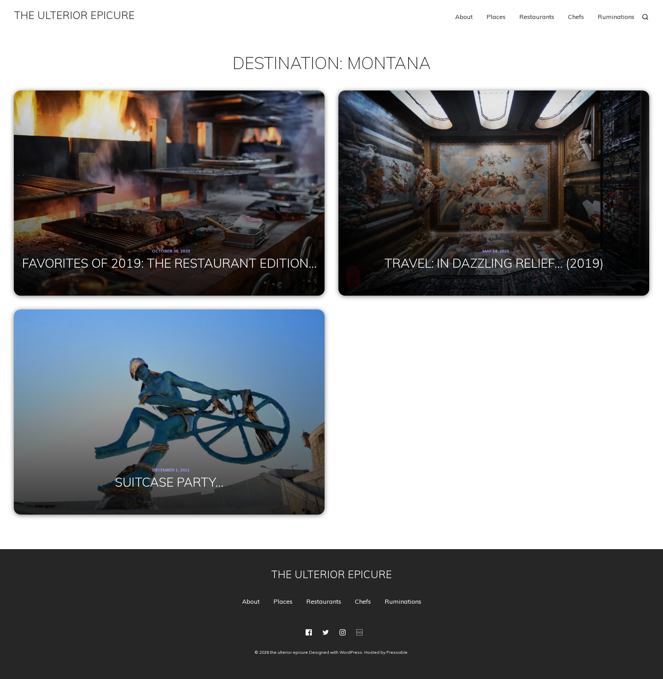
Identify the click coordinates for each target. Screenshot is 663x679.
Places (496, 17)
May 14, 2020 (495, 163)
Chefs (576, 17)
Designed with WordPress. (336, 652)
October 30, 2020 (171, 149)
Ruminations (616, 17)
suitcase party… (169, 380)
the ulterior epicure (74, 15)
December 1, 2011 (171, 368)
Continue (169, 229)
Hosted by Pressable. (386, 652)
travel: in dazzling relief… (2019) (494, 175)
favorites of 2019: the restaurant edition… (169, 161)
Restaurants (536, 17)
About (464, 17)
